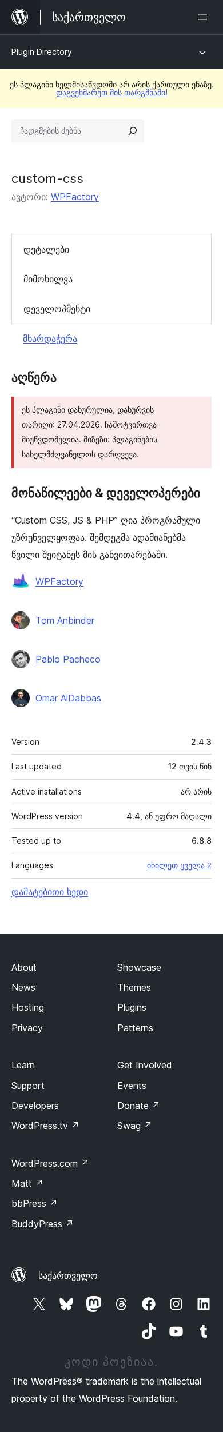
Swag (134, 1125)
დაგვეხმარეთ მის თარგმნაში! (112, 92)
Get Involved (144, 1065)
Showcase (139, 967)
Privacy (27, 1028)
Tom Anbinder (64, 620)
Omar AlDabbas (68, 698)
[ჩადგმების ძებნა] (132, 130)
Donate (138, 1105)
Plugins (131, 1007)
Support (28, 1085)
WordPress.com (50, 1163)
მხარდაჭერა (50, 338)
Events (131, 1085)
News (23, 987)
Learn (23, 1065)
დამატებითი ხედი (49, 892)
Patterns (135, 1028)
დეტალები (46, 249)
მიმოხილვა (48, 279)
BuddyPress (42, 1224)
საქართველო (68, 1275)
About (24, 967)
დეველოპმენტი (56, 308)
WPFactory (75, 196)
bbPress (34, 1203)
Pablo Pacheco (68, 659)
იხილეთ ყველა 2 (179, 865)
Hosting (27, 1007)
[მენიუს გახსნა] (204, 17)
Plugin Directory (41, 52)
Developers (35, 1105)
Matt (27, 1183)
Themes (134, 987)
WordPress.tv (45, 1125)
